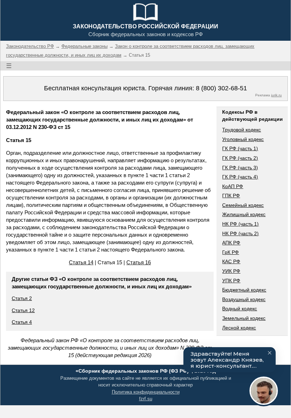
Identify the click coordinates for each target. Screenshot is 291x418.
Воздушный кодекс (243, 299)
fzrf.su (145, 398)
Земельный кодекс (243, 318)
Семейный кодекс (243, 205)
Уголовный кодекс (243, 139)
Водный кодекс (239, 308)
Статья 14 (81, 262)
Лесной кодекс (239, 328)
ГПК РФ (231, 195)
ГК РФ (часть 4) (240, 177)
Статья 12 (23, 310)
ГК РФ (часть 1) (240, 148)
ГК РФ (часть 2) (240, 158)
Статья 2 (22, 298)
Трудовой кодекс (241, 129)
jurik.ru (276, 95)
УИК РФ (231, 271)
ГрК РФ (230, 252)
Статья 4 (22, 322)
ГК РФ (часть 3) (240, 167)
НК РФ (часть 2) (240, 233)
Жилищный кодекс (243, 214)
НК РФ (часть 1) (240, 224)
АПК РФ (231, 242)
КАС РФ (231, 261)
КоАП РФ (232, 186)
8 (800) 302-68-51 (221, 88)
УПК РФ (231, 280)
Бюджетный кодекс (244, 290)
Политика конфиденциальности (146, 392)
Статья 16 (138, 262)
